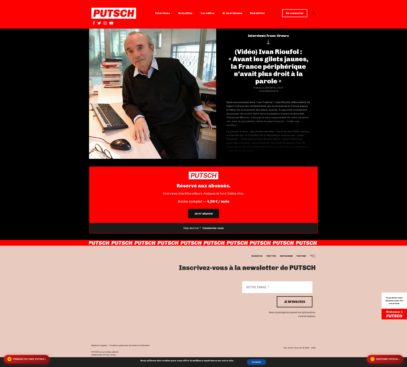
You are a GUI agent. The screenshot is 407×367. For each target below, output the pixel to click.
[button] (314, 13)
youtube (301, 256)
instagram (286, 256)
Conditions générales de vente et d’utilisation (129, 345)
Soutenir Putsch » (385, 358)
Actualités (185, 13)
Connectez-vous (213, 228)
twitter (271, 256)
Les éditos (207, 13)
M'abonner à (394, 311)
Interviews (162, 13)
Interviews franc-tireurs (268, 36)
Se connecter (295, 13)
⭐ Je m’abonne (232, 13)
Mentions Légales (99, 345)
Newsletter (257, 13)
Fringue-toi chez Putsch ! (27, 358)
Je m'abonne (203, 213)
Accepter (256, 362)
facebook (256, 256)
